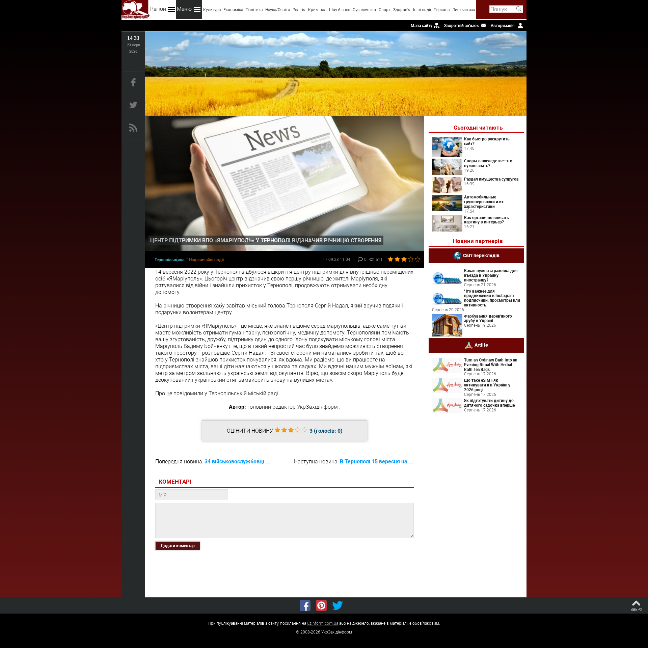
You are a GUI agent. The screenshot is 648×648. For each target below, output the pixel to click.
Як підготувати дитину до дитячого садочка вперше (489, 403)
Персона (442, 9)
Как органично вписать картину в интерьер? (486, 220)
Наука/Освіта (277, 9)
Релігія (299, 9)
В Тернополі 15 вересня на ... (377, 461)
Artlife (481, 345)
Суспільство (364, 9)
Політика (254, 9)
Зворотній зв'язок (461, 25)
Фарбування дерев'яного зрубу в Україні (488, 318)
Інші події (422, 9)
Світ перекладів (481, 255)
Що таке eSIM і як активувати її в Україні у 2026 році (487, 384)
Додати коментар (178, 545)
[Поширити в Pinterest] (321, 605)
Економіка (233, 9)
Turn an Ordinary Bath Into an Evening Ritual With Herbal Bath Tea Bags (490, 364)
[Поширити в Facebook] (305, 605)
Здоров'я (401, 9)
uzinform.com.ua (322, 623)
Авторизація (503, 25)
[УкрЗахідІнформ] (136, 9)
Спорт (384, 9)
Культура (212, 9)
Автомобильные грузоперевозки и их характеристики (484, 201)
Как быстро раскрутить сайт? (487, 141)
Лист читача (463, 9)
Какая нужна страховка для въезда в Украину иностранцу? (491, 275)
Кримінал (317, 9)
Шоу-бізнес (339, 9)
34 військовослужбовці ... (238, 461)
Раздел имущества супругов (491, 179)
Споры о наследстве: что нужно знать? (488, 163)
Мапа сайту (421, 25)
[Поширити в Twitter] (337, 605)
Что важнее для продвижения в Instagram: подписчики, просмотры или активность (492, 297)
